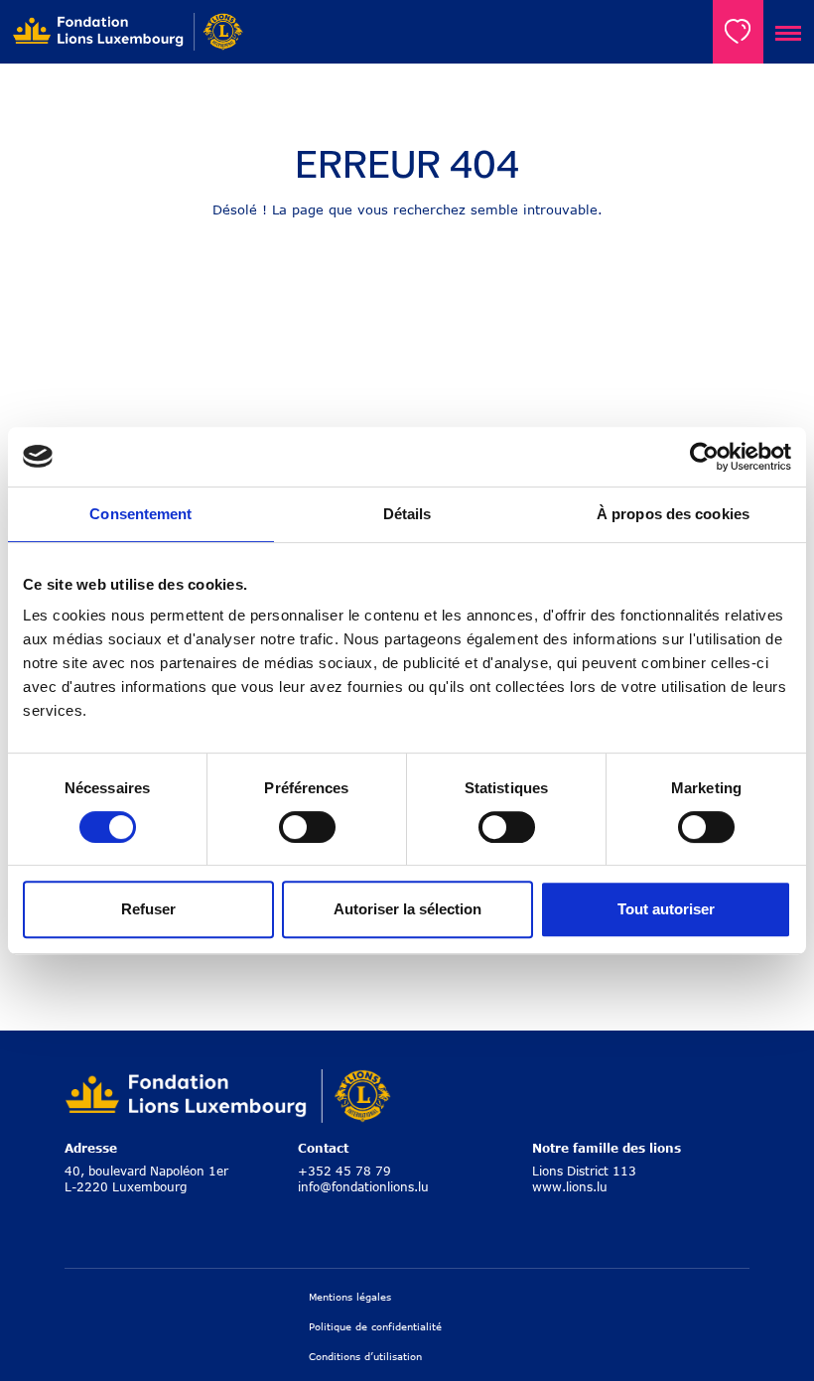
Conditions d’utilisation (365, 1356)
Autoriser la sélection (407, 908)
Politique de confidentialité (375, 1326)
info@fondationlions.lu (363, 1186)
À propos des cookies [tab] (673, 513)
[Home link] (228, 1095)
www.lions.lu (570, 1186)
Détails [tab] (407, 513)
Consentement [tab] (140, 513)
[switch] (307, 827)
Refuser (148, 908)
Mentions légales (350, 1297)
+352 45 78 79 (344, 1170)
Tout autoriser (666, 908)
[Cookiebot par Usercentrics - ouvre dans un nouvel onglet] (704, 457)
